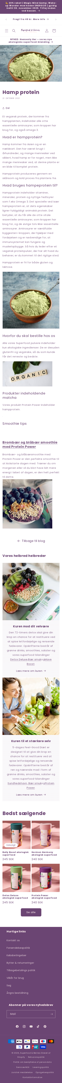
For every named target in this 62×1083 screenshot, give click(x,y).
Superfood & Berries (30, 1053)
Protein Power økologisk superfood (44, 896)
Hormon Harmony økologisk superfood (44, 853)
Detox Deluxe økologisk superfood (15, 896)
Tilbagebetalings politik (21, 970)
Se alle (31, 912)
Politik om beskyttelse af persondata (32, 1062)
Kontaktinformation (33, 1077)
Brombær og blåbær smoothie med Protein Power (30, 444)
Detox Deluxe (18, 659)
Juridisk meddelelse (21, 1072)
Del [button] (8, 108)
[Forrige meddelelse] (6, 19)
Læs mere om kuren (29, 671)
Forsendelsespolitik (18, 948)
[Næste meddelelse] (56, 19)
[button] (6, 30)
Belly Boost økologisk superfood (15, 853)
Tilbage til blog (33, 541)
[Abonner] (51, 1014)
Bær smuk (34, 659)
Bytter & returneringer (20, 962)
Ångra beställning (17, 993)
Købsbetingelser (16, 955)
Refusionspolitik (36, 1057)
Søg (9, 985)
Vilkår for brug (15, 978)
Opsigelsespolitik (45, 1072)
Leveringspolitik (41, 1067)
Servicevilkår (22, 1067)
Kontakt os (13, 940)
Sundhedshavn (17, 783)
